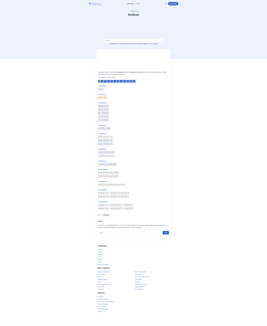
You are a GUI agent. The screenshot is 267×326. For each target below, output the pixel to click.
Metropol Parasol (102, 279)
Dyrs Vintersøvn (102, 306)
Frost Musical (101, 274)
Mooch (99, 276)
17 (134, 81)
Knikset (100, 262)
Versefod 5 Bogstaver (104, 272)
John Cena (101, 286)
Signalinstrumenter (103, 299)
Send (165, 232)
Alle (99, 81)
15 (130, 81)
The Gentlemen (139, 289)
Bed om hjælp (173, 3)
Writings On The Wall (141, 284)
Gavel (99, 282)
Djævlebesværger (140, 286)
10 (124, 81)
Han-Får (100, 311)
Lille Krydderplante (103, 304)
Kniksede (100, 249)
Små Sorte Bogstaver (104, 284)
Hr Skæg (137, 282)
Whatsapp (106, 215)
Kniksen (100, 252)
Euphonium (138, 274)
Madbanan (101, 289)
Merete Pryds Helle (140, 272)
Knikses (100, 259)
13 (127, 81)
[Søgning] (166, 3)
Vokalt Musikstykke (103, 309)
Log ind (138, 3)
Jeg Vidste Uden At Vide (142, 276)
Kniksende (101, 254)
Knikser (100, 257)
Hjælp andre (130, 3)
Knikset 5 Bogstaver (103, 264)
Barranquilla (138, 279)
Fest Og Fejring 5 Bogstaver (106, 301)
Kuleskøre (100, 296)
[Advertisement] (133, 28)
